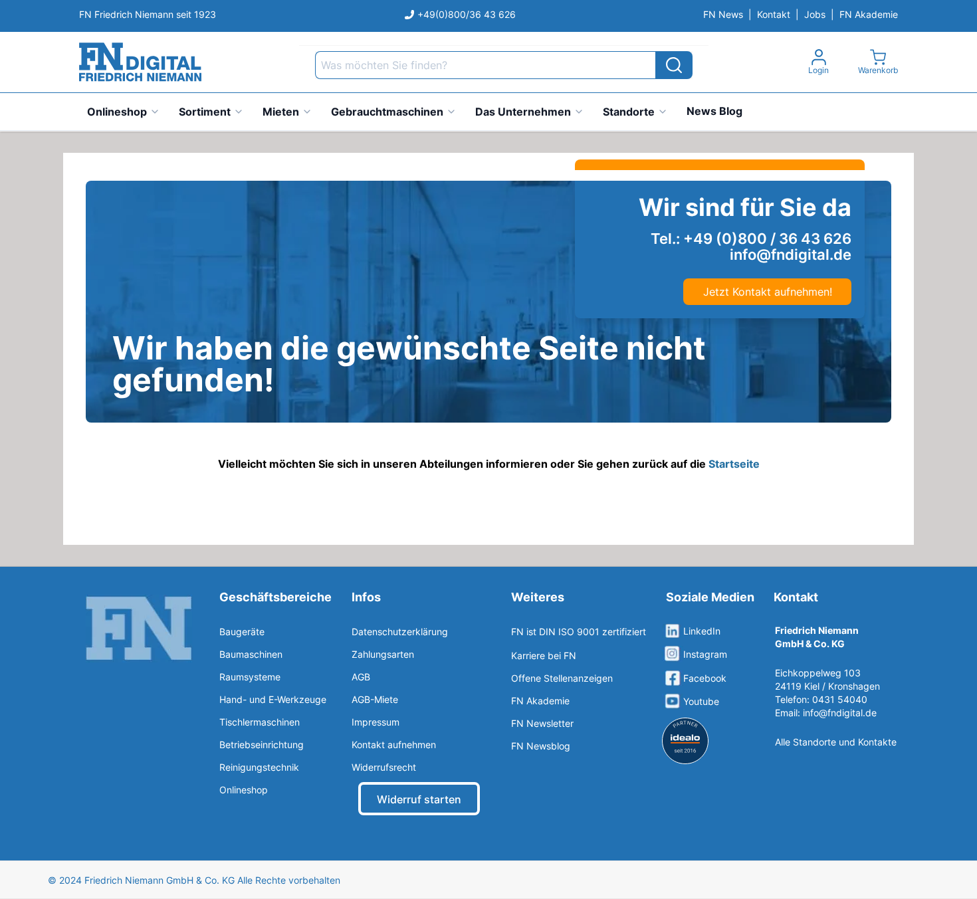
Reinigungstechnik (259, 767)
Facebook (704, 678)
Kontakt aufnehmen (394, 744)
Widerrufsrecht (384, 767)
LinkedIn (701, 631)
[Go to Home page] (140, 62)
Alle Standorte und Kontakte (836, 742)
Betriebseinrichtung (261, 744)
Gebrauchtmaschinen (387, 111)
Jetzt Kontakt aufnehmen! (767, 291)
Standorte (629, 111)
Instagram (705, 654)
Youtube (701, 701)
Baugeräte (242, 631)
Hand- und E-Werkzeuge (272, 699)
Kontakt (773, 14)
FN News (723, 14)
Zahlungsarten (383, 654)
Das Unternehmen (523, 111)
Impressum (375, 722)
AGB (361, 676)
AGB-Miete (375, 699)
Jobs (814, 14)
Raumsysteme (249, 676)
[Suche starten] (674, 65)
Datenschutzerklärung (400, 631)
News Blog (714, 111)
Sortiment (205, 111)
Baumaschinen (250, 654)
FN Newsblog (540, 745)
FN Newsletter (542, 723)
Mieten (281, 111)
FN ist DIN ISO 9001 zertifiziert (578, 631)
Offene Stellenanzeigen (562, 678)
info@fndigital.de (840, 712)
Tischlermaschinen (259, 722)
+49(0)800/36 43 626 (466, 14)
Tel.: (751, 238)
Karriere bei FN (543, 655)
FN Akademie (868, 14)
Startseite (734, 463)
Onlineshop (117, 111)
